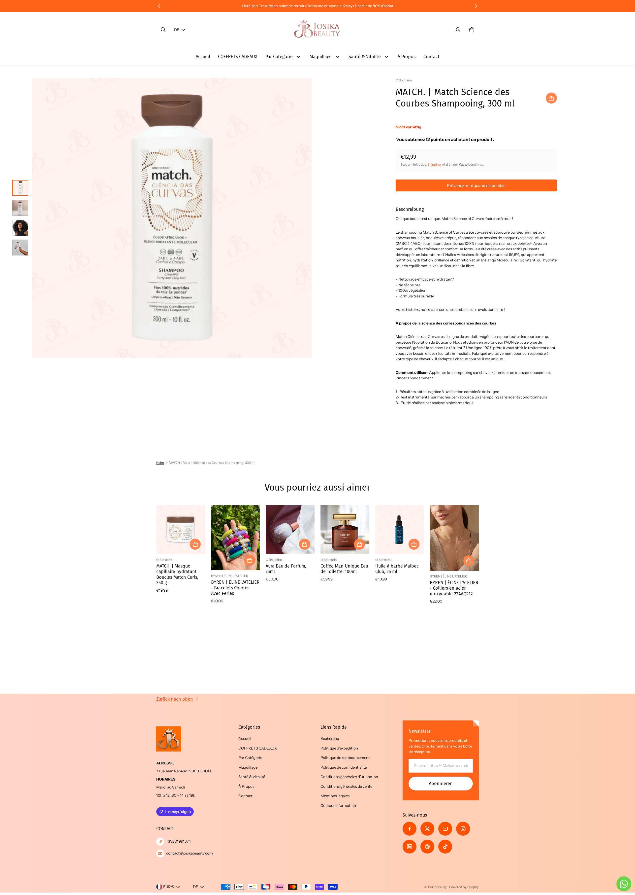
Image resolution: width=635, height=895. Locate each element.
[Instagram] (463, 829)
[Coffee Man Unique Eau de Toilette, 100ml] (344, 529)
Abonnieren (441, 783)
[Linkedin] (409, 847)
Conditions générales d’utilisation (349, 776)
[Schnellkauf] (195, 544)
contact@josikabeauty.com (189, 853)
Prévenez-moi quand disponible (476, 185)
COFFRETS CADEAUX (237, 56)
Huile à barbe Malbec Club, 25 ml (397, 568)
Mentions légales (334, 795)
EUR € (168, 886)
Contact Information (338, 805)
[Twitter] (427, 829)
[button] (163, 30)
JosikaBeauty (437, 887)
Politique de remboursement (345, 757)
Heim (160, 463)
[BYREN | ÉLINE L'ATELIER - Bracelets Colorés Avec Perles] (235, 537)
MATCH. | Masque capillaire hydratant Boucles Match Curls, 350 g (177, 574)
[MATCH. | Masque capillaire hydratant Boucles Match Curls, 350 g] (180, 529)
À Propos (406, 56)
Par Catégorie (279, 56)
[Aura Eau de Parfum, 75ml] (290, 529)
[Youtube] (445, 829)
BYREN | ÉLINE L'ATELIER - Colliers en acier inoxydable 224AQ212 (454, 588)
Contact (431, 56)
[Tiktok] (445, 847)
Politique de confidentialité (343, 767)
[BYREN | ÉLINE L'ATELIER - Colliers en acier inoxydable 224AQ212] (454, 538)
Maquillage (321, 56)
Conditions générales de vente (346, 786)
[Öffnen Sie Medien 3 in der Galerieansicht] (20, 228)
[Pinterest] (427, 847)
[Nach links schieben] (159, 6)
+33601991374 (178, 841)
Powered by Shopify (464, 887)
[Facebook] (409, 829)
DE (176, 29)
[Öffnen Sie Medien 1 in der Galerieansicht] (20, 188)
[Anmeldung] (458, 30)
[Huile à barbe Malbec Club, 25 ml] (399, 529)
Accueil (203, 56)
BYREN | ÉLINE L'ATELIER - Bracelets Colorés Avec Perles (235, 587)
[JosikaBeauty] (317, 30)
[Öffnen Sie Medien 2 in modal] (172, 218)
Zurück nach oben (174, 699)
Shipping (434, 164)
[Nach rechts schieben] (476, 6)
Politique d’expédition (339, 748)
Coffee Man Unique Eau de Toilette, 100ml (344, 568)
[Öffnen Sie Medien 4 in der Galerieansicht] (20, 247)
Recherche (329, 738)
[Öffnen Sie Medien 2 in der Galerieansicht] (20, 208)
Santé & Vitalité (365, 56)
